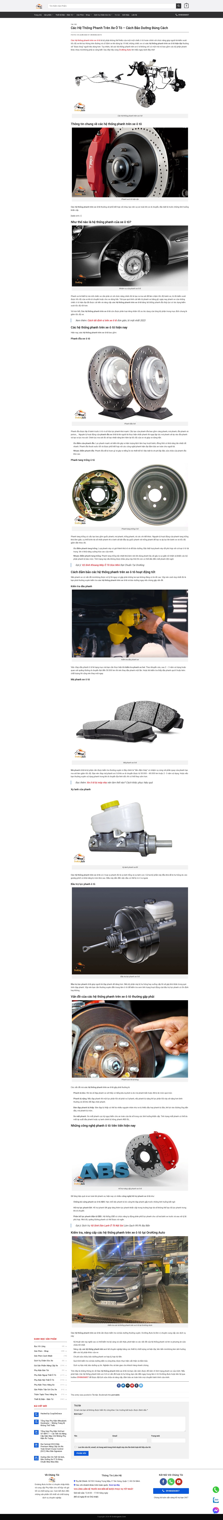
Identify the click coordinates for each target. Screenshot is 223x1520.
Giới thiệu (125, 15)
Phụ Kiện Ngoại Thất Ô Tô (45, 1375)
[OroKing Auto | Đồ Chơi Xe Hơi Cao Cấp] (39, 5)
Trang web (155, 1436)
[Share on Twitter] (123, 1386)
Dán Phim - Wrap (41, 1351)
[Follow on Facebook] (163, 1481)
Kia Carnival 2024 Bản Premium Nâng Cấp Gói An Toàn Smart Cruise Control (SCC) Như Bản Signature (52, 1447)
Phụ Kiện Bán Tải (41, 1370)
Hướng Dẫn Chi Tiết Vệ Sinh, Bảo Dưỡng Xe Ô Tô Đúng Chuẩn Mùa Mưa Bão (53, 1459)
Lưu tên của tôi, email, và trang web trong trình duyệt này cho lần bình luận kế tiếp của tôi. (114, 1447)
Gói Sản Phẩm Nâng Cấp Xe (46, 1365)
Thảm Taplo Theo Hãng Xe (45, 1394)
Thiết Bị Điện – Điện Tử (64, 15)
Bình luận (78, 1414)
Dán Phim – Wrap (83, 15)
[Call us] (171, 1481)
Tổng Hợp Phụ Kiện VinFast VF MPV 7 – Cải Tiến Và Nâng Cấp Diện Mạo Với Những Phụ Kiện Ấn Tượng (53, 1434)
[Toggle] (66, 1346)
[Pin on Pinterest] (132, 1386)
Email (115, 1436)
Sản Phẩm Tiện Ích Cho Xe (45, 1389)
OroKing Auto (96, 35)
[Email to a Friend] (128, 1386)
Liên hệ (134, 15)
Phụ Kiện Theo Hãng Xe (44, 1385)
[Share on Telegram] (141, 1386)
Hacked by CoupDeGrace (51, 1413)
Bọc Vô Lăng (39, 1346)
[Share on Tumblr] (136, 1386)
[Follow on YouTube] (178, 1481)
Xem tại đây (114, 1485)
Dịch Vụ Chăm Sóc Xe (102, 15)
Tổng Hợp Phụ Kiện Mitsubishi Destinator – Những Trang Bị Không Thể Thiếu (53, 1423)
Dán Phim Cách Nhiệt (43, 1356)
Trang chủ (38, 15)
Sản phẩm (47, 15)
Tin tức (117, 15)
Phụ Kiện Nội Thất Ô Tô (44, 1380)
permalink (115, 1395)
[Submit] (178, 6)
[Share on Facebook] (119, 1386)
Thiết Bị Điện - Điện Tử (43, 1399)
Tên (75, 1436)
